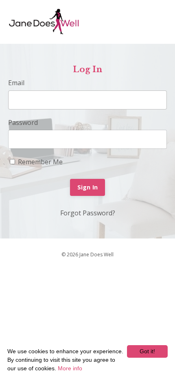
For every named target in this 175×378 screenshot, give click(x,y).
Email (16, 82)
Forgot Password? (87, 212)
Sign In (87, 187)
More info (70, 368)
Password (23, 122)
